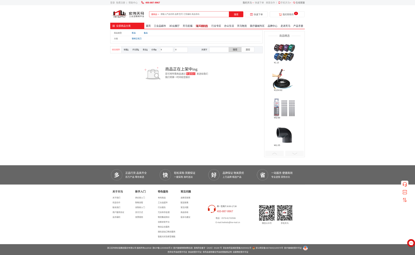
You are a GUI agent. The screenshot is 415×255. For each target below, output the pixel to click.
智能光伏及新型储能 (166, 237)
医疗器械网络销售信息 (183, 248)
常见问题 (184, 207)
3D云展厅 (174, 25)
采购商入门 (140, 207)
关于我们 (116, 198)
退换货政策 (185, 198)
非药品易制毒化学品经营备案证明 (217, 252)
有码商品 (162, 198)
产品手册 (298, 25)
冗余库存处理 (164, 212)
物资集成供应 (164, 217)
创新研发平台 (164, 222)
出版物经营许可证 (240, 252)
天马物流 (242, 25)
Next (294, 153)
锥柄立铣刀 (137, 39)
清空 (248, 49)
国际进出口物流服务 (166, 232)
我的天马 (247, 2)
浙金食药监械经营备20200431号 (237, 248)
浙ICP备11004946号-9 (162, 248)
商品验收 (184, 212)
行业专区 (216, 25)
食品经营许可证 (195, 252)
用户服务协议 (118, 212)
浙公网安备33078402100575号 (269, 248)
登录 (113, 2)
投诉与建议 (185, 217)
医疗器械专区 (257, 25)
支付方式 (139, 212)
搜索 (236, 14)
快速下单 (259, 2)
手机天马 (285, 2)
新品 (134, 33)
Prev (274, 153)
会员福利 (116, 217)
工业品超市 (160, 25)
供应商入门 (140, 198)
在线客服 (300, 2)
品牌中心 (272, 25)
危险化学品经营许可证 (177, 252)
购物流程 (139, 203)
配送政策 (184, 203)
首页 (148, 25)
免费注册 (121, 2)
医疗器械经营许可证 (293, 248)
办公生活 (229, 25)
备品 (146, 33)
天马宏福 (187, 25)
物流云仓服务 (164, 227)
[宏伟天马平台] (128, 14)
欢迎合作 (116, 203)
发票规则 (139, 217)
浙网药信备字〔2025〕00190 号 (208, 248)
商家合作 (270, 2)
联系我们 (116, 207)
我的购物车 (288, 14)
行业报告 (162, 207)
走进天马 (285, 25)
